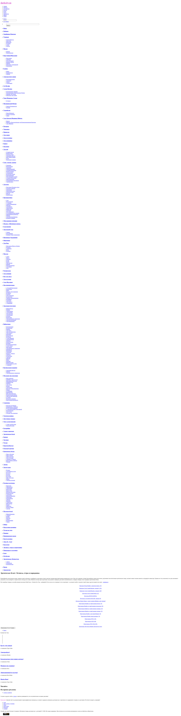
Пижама (8, 461)
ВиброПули (9, 349)
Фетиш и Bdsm (9, 507)
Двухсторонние (10, 295)
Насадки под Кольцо (11, 405)
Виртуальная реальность (12, 400)
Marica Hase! (4, 679)
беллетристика (9, 564)
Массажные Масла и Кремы (13, 246)
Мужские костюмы (10, 492)
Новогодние (9, 490)
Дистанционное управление (13, 318)
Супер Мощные (10, 338)
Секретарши (9, 488)
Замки (7, 115)
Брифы (8, 516)
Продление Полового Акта (12, 187)
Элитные (8, 357)
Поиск (5, 18)
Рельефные (9, 299)
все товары (6, 21)
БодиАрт (8, 247)
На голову (8, 476)
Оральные (8, 165)
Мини (7, 290)
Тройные (8, 340)
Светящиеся (9, 206)
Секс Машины (9, 123)
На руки (8, 475)
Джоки (8, 521)
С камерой (8, 365)
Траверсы (8, 59)
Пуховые (8, 43)
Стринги (8, 515)
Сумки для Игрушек (11, 424)
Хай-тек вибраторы (11, 331)
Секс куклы (9, 384)
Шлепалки (8, 42)
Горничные (9, 497)
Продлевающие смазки (11, 176)
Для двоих (8, 330)
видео (4, 11)
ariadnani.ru (105, 582)
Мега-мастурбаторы (11, 393)
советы (8, 561)
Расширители (9, 72)
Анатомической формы (11, 217)
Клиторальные (9, 326)
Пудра (7, 260)
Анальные (8, 80)
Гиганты (8, 294)
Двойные (8, 354)
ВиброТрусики (9, 362)
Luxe (7, 200)
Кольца (8, 386)
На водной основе (10, 174)
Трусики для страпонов (12, 413)
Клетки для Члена (10, 114)
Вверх (4, 630)
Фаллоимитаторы (10, 79)
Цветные (8, 205)
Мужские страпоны (11, 398)
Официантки (9, 487)
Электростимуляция (11, 320)
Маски (7, 479)
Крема (7, 261)
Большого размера (10, 218)
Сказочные (9, 494)
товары (5, 6)
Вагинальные (9, 166)
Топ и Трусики (9, 458)
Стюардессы (9, 502)
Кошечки (8, 501)
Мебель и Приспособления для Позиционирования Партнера (21, 122)
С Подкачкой (9, 312)
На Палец (8, 337)
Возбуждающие (10, 171)
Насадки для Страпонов (12, 291)
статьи (5, 16)
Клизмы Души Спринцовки (13, 234)
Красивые (8, 334)
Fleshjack (8, 383)
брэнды (5, 10)
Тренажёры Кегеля (10, 156)
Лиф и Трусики (10, 456)
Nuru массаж (9, 263)
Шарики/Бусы (9, 308)
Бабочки (8, 358)
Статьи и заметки (7, 692)
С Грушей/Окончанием (11, 288)
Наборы (8, 63)
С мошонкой (9, 303)
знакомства (6, 13)
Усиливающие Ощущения (12, 180)
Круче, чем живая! (6, 645)
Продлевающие (10, 211)
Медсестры (9, 489)
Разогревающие (10, 175)
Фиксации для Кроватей (12, 64)
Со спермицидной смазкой (12, 213)
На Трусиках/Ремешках (11, 408)
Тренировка (9, 189)
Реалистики (9, 289)
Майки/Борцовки (10, 514)
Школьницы (9, 503)
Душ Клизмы (9, 315)
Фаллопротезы (9, 410)
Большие (8, 343)
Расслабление (9, 233)
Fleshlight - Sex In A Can (12, 379)
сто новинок (6, 8)
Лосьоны (8, 259)
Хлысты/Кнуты (10, 39)
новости (5, 7)
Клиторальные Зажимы (12, 91)
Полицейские (9, 498)
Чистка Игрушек (10, 425)
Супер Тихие (9, 345)
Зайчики (8, 499)
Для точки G (9, 302)
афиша (5, 15)
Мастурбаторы (9, 378)
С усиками (8, 203)
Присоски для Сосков (11, 95)
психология (9, 563)
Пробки (8, 310)
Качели (8, 121)
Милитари (8, 485)
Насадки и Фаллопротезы (12, 388)
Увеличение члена (10, 191)
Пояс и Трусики (10, 454)
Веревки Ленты (10, 62)
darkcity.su (6, 2)
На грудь (8, 472)
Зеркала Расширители (11, 106)
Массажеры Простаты (11, 381)
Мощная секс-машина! (8, 666)
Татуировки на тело (11, 471)
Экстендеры (9, 387)
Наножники (9, 66)
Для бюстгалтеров (10, 480)
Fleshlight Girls (9, 382)
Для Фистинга (9, 181)
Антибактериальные (11, 170)
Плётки (8, 46)
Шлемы (8, 51)
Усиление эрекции (10, 188)
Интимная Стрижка (11, 159)
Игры (7, 249)
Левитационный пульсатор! (9, 672)
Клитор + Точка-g (10, 353)
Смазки (8, 232)
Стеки (7, 44)
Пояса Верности (10, 113)
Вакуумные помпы (10, 157)
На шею (8, 470)
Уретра (8, 82)
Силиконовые (9, 173)
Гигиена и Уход (10, 154)
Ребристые (8, 209)
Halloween (8, 506)
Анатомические (10, 339)
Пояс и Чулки (9, 455)
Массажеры (9, 347)
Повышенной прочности (12, 214)
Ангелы (8, 508)
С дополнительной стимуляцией (14, 409)
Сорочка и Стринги (11, 459)
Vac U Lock (9, 412)
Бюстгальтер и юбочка (11, 460)
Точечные (8, 210)
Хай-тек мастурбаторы (11, 396)
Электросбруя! (5, 652)
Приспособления (10, 265)
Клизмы (8, 107)
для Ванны (8, 248)
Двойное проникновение (12, 298)
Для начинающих (10, 321)
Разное (7, 504)
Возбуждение (9, 153)
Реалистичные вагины (11, 395)
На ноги (8, 474)
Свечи (7, 256)
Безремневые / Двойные (12, 406)
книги (4, 12)
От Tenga (8, 397)
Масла (7, 258)
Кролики (8, 361)
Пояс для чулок (10, 477)
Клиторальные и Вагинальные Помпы (15, 92)
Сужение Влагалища (11, 178)
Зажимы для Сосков (11, 94)
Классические (9, 201)
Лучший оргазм (10, 152)
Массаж (8, 193)
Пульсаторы (9, 356)
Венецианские (9, 52)
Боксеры (8, 518)
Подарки (8, 251)
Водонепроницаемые (11, 344)
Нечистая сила (9, 493)
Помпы (8, 390)
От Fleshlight (9, 391)
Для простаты (9, 313)
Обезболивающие (10, 169)
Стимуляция (9, 83)
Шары (7, 71)
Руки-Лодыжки (10, 60)
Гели (7, 268)
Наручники (9, 58)
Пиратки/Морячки (10, 496)
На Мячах (8, 293)
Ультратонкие (9, 208)
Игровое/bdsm (9, 520)
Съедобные (9, 266)
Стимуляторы (9, 311)
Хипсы (8, 519)
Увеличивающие (10, 179)
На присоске (9, 296)
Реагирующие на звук (11, 363)
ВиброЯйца (9, 351)
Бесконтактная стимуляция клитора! (12, 659)
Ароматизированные (11, 204)
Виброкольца (9, 392)
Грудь (7, 158)
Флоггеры (8, 41)
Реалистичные (9, 342)
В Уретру (8, 101)
